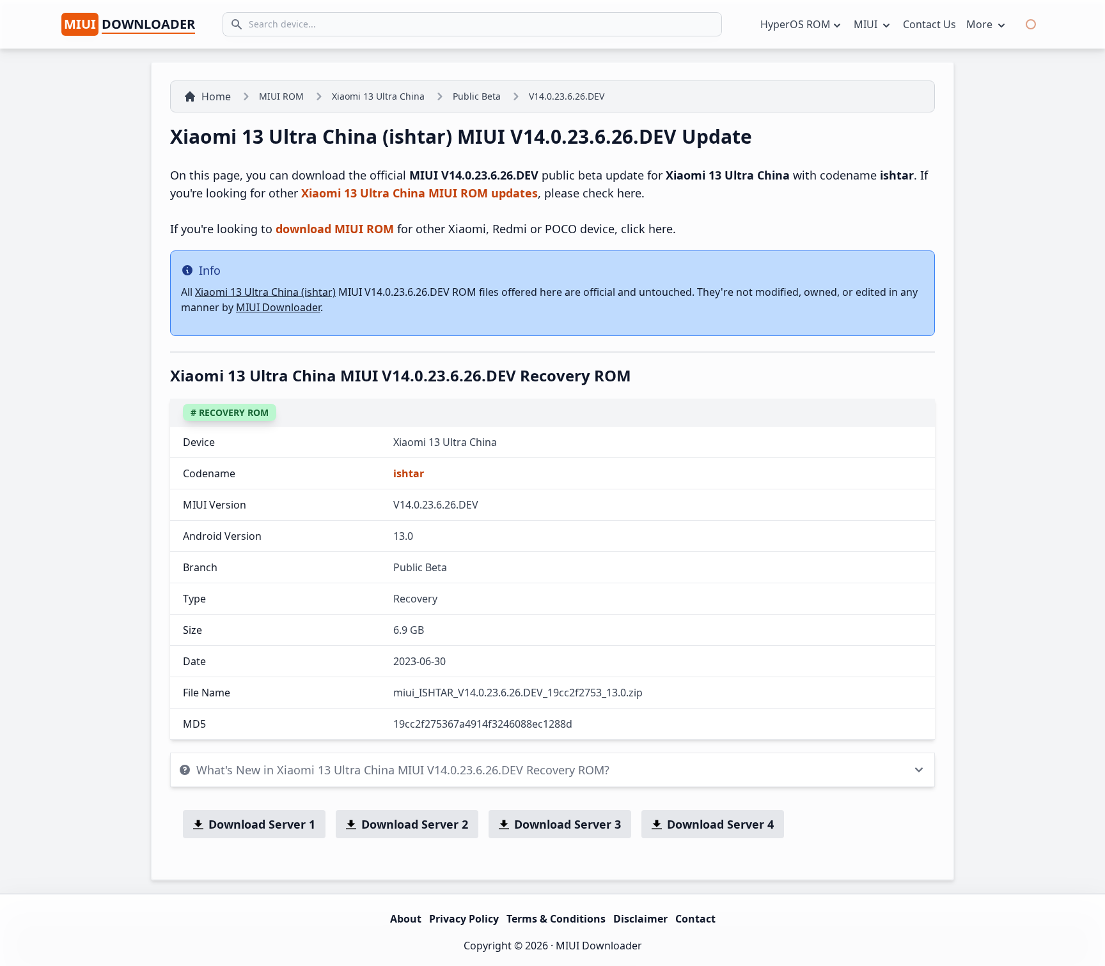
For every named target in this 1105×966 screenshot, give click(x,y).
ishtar (408, 473)
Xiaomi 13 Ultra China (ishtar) (265, 292)
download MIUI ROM (335, 228)
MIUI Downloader (278, 307)
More (980, 24)
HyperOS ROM (795, 24)
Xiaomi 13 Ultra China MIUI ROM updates (419, 193)
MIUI (867, 24)
